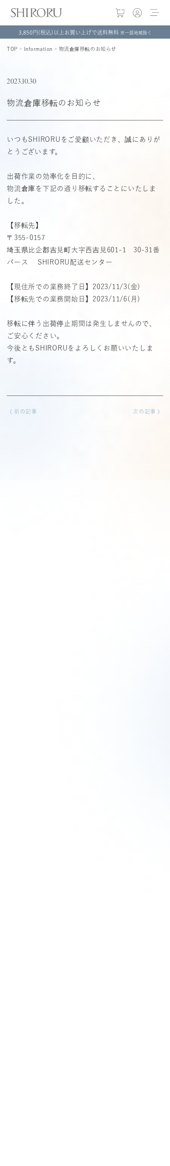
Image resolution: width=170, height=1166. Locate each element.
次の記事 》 (148, 411)
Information (38, 48)
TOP (12, 48)
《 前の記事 (22, 411)
